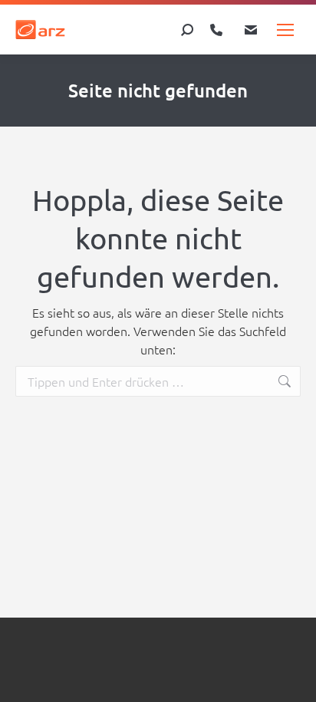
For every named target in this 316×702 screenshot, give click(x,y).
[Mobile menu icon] (285, 30)
